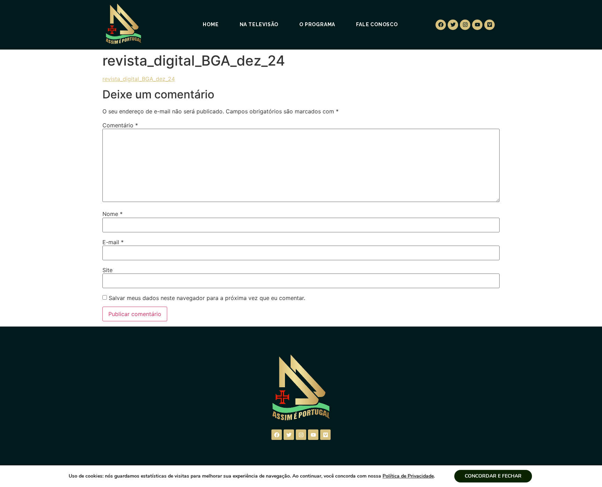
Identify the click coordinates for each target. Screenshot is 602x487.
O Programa (317, 24)
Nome (112, 214)
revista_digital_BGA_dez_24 (138, 78)
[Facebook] (440, 25)
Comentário (120, 125)
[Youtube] (477, 25)
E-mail (113, 242)
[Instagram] (465, 25)
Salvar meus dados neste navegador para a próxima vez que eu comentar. (207, 298)
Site (107, 270)
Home (210, 24)
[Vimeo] (489, 25)
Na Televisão (259, 24)
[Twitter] (453, 25)
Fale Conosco (377, 24)
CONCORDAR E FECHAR (493, 476)
